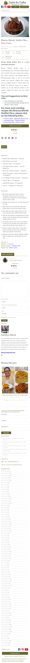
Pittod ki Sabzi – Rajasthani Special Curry (16, 118)
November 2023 (6, 526)
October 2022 (6, 555)
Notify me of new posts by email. (9, 317)
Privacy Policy (22, 656)
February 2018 (6, 620)
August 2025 (5, 482)
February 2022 (6, 574)
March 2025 (5, 494)
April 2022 (5, 569)
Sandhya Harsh (22, 46)
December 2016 (6, 640)
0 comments (4, 48)
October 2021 (6, 583)
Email (3, 141)
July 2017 (5, 636)
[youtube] (9, 7)
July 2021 (5, 590)
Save (9, 141)
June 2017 (5, 638)
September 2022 (6, 558)
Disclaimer (16, 656)
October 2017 (6, 629)
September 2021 (6, 585)
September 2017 (6, 631)
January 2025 (6, 496)
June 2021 (5, 592)
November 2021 (6, 581)
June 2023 (5, 537)
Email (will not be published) (9, 304)
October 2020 (6, 608)
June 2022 (5, 565)
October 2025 (6, 477)
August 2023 (6, 532)
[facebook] (2, 7)
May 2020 (5, 610)
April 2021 (5, 594)
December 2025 (6, 473)
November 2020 (6, 606)
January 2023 (6, 549)
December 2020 (6, 604)
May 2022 (5, 567)
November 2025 (6, 475)
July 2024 (5, 507)
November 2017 (6, 626)
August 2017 (5, 633)
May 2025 (5, 489)
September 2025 (6, 480)
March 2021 (5, 597)
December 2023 (6, 523)
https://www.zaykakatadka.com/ (14, 464)
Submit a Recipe (24, 6)
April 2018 (5, 617)
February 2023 (6, 546)
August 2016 (5, 645)
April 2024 (5, 514)
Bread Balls (15, 395)
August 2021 (5, 588)
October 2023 (6, 528)
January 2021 (6, 601)
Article (15, 46)
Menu (15, 6)
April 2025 (5, 491)
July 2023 (5, 535)
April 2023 (5, 542)
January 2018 (6, 622)
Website (2, 311)
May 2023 (5, 539)
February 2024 (6, 519)
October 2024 (6, 500)
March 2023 (5, 544)
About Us (7, 656)
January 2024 (6, 521)
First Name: (4, 414)
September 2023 (6, 530)
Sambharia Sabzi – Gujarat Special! (14, 120)
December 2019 (6, 613)
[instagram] (5, 7)
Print (14, 141)
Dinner (11, 247)
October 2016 (6, 643)
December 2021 (6, 578)
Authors (11, 656)
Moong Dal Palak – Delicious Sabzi (14, 122)
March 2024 (5, 516)
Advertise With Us (15, 653)
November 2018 (6, 615)
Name (4, 299)
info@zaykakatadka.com (13, 461)
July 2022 (5, 562)
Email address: (4, 426)
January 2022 (6, 576)
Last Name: (4, 420)
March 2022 (5, 571)
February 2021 (6, 599)
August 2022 (5, 560)
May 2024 (5, 512)
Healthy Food (16, 246)
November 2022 (6, 553)
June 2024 (5, 510)
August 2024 (6, 505)
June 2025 (5, 487)
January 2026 (6, 471)
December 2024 (6, 498)
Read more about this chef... (8, 352)
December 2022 (6, 551)
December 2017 (6, 624)
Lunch (15, 247)
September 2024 (6, 503)
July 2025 (5, 484)
